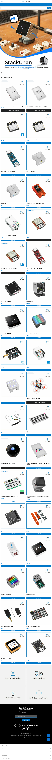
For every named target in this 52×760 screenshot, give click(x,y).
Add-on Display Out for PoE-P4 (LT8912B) (34, 268)
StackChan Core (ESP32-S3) (6, 333)
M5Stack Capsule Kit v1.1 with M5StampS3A (34, 366)
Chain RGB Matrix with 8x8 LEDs (32, 333)
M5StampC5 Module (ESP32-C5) (32, 235)
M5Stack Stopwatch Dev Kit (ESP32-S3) (8, 463)
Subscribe (26, 720)
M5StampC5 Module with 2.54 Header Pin (9, 268)
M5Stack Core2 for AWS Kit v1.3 (6, 658)
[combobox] (24, 8)
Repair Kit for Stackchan (5, 431)
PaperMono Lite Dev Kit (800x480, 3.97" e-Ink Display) (36, 106)
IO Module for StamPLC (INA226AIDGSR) (8, 235)
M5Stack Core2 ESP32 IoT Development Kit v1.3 (35, 562)
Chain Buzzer (3, 203)
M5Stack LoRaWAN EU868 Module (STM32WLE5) (10, 529)
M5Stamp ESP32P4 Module (31, 658)
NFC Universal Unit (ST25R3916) (7, 562)
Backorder (13, 501)
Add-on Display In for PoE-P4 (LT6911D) (8, 171)
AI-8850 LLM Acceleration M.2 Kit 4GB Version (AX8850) (11, 365)
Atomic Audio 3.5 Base (30, 594)
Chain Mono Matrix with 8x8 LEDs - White (9, 398)
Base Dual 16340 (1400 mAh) (6, 301)
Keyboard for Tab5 (30, 431)
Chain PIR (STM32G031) (30, 171)
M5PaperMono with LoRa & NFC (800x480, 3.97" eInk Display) (12, 106)
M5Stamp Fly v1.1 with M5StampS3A (33, 398)
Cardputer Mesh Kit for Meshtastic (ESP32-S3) (9, 496)
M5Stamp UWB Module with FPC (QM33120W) (9, 139)
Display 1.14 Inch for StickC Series (7, 626)
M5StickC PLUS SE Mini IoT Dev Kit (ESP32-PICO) (35, 203)
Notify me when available (13, 110)
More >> (49, 77)
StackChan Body (29, 301)
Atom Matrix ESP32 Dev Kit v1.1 (6, 594)
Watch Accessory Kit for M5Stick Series (34, 529)
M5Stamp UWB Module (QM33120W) (33, 139)
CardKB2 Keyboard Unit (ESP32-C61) (33, 626)
